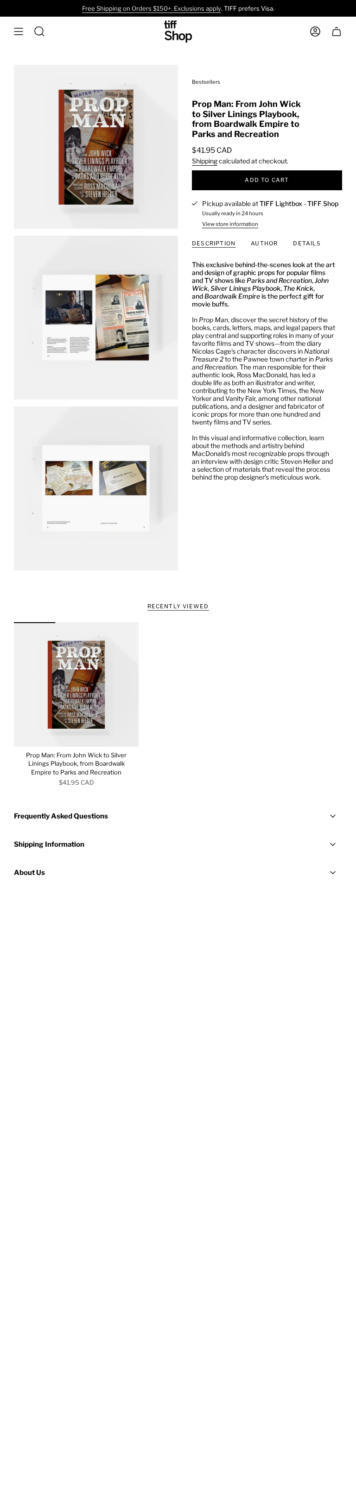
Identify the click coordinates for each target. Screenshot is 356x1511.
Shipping (204, 161)
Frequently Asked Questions (61, 816)
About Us (29, 872)
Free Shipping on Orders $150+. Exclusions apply (151, 8)
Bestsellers (206, 82)
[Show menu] (18, 31)
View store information (230, 224)
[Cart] (336, 31)
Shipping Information (49, 844)
